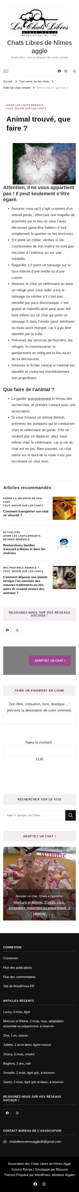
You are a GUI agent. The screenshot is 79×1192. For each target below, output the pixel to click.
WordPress (42, 1175)
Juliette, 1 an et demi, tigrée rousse (27, 1044)
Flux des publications (17, 967)
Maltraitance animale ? (21, 567)
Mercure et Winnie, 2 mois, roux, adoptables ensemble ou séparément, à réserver (39, 907)
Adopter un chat (26, 896)
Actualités (11, 532)
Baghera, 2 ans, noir (17, 1063)
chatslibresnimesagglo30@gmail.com (35, 1141)
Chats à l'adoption (51, 896)
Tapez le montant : (39, 742)
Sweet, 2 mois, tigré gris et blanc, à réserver (33, 1082)
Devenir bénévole (16, 539)
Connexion (10, 958)
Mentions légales (63, 1175)
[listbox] (39, 883)
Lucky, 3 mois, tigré (16, 1012)
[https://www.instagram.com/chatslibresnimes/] (17, 630)
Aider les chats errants (25, 105)
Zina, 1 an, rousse (15, 1035)
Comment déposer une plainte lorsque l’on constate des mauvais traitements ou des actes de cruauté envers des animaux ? (25, 585)
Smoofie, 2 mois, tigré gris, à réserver (29, 1072)
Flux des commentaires (19, 977)
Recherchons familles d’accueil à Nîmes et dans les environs (24, 549)
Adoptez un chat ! (50, 660)
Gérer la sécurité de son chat (22, 500)
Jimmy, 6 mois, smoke (19, 1054)
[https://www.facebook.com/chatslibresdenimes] (7, 630)
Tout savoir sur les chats (26, 108)
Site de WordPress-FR (18, 986)
